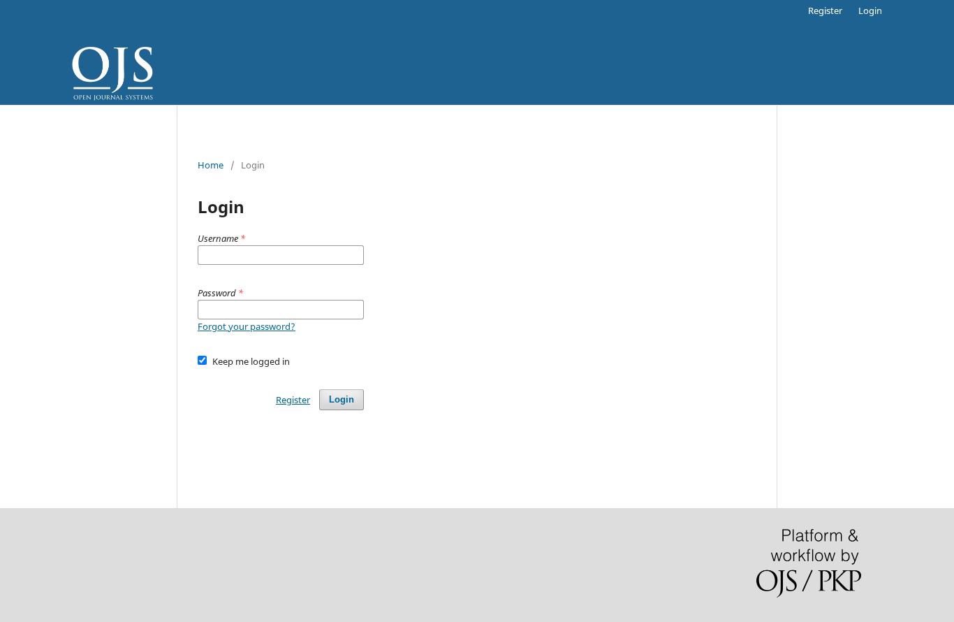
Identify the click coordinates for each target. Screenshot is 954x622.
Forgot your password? (246, 326)
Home (210, 165)
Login (870, 10)
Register (825, 10)
